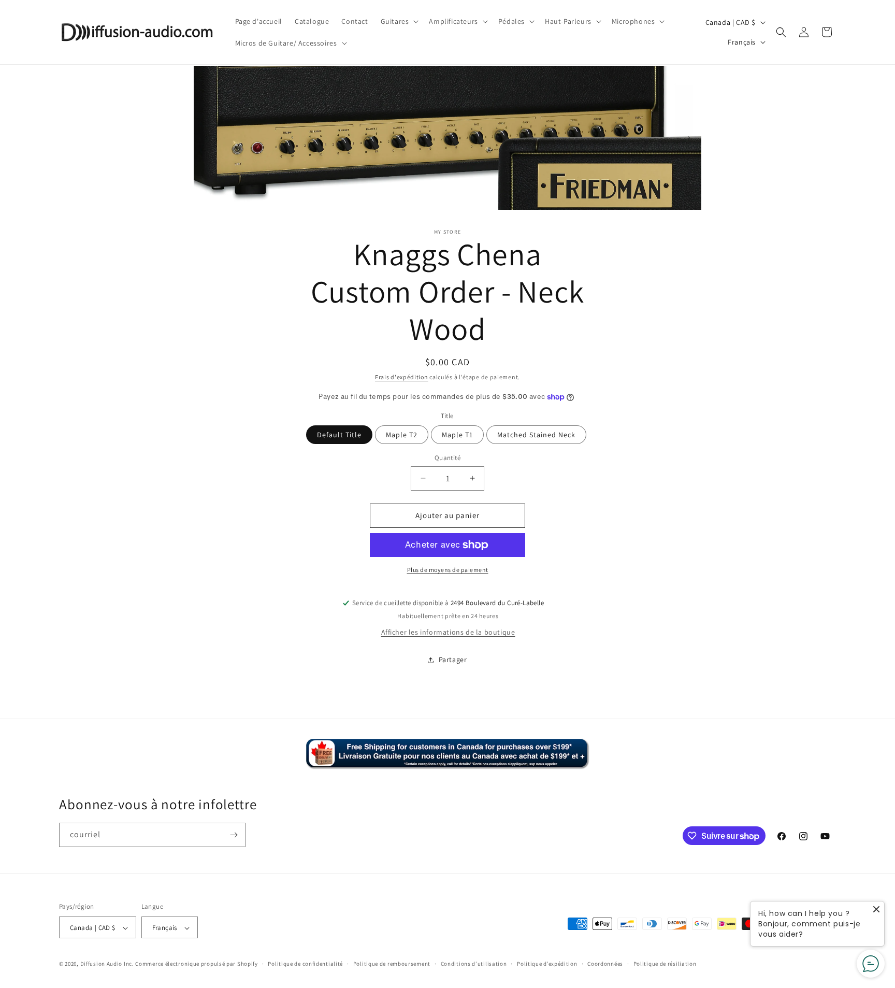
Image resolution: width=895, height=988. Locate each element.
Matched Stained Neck (536, 434)
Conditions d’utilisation (474, 963)
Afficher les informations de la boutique (448, 632)
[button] (398, 21)
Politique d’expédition (547, 963)
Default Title (339, 434)
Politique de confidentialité (305, 963)
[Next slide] (689, 137)
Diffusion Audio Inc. (107, 964)
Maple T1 (457, 434)
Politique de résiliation (665, 963)
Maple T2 (401, 434)
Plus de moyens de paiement (447, 570)
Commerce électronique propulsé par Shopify (196, 964)
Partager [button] (453, 659)
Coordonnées (605, 963)
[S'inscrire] (233, 835)
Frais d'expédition (401, 377)
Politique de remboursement (391, 963)
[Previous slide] (205, 137)
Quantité (447, 457)
